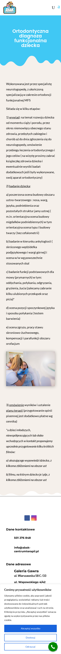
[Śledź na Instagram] (34, 518)
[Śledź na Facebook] (27, 518)
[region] (30, 619)
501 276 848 (22, 537)
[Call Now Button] (53, 646)
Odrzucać (30, 646)
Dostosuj (30, 637)
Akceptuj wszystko (30, 628)
